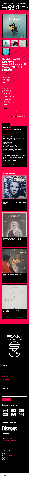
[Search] (19, 7)
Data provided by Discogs (8, 164)
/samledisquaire (9, 455)
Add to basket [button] (9, 245)
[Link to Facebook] (21, 475)
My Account (15, 1)
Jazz (14, 116)
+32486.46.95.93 (9, 438)
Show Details (20, 245)
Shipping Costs (5, 379)
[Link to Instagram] (26, 475)
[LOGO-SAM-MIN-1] (12, 7)
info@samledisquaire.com (10, 440)
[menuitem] (19, 7)
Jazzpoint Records (16, 117)
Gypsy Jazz (8, 117)
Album (18, 116)
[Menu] (23, 7)
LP (21, 117)
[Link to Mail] (23, 475)
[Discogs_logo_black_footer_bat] (9, 428)
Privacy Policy (5, 376)
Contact (4, 369)
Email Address (5, 391)
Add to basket (18, 111)
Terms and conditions (7, 373)
